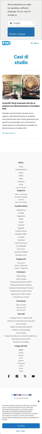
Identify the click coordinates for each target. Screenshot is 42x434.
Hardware (21, 240)
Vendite (21, 213)
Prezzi (21, 173)
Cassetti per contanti (21, 297)
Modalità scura (21, 255)
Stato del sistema (21, 202)
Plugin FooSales (21, 305)
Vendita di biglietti (21, 252)
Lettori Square (21, 279)
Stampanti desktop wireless (21, 285)
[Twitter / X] (25, 376)
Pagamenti (21, 216)
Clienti (21, 222)
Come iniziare (21, 324)
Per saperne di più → (9, 133)
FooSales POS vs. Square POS (21, 318)
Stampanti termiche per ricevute (21, 288)
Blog (21, 179)
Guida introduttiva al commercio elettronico (21, 336)
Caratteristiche (21, 170)
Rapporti (21, 228)
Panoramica (21, 263)
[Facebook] (8, 376)
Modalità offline (21, 234)
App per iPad (21, 307)
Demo (21, 176)
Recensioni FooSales (21, 342)
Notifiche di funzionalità (21, 330)
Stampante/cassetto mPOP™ (21, 282)
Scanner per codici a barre (21, 294)
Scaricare (21, 182)
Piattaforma (21, 210)
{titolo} (18, 431)
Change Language (21, 34)
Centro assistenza (21, 194)
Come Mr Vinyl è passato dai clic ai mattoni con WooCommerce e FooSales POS (21, 106)
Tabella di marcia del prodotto (21, 327)
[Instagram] (16, 376)
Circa (21, 185)
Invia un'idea (21, 333)
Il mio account (21, 188)
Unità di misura (21, 231)
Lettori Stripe (21, 276)
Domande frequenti (21, 197)
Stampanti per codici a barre (21, 291)
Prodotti (21, 225)
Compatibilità (21, 246)
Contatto (21, 199)
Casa (21, 167)
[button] (39, 401)
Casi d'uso (21, 249)
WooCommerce (21, 243)
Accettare (21, 426)
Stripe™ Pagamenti (21, 265)
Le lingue (21, 237)
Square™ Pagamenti (21, 268)
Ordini (21, 219)
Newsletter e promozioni (21, 339)
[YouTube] (33, 376)
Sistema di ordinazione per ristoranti (21, 321)
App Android (21, 310)
